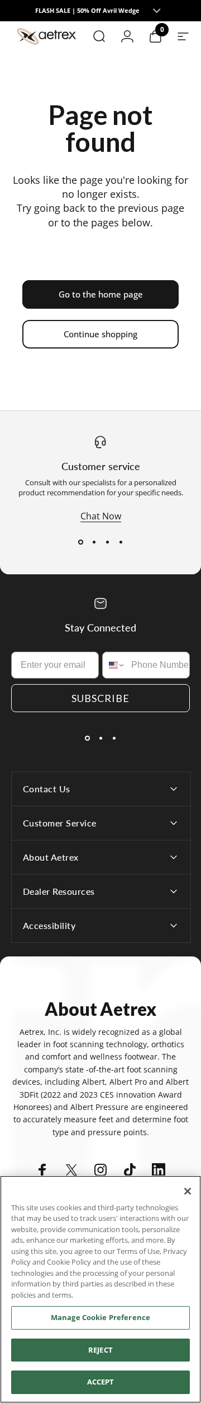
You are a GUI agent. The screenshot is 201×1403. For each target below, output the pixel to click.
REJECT (100, 1350)
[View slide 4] (120, 542)
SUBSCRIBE (100, 698)
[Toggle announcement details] (156, 10)
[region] (100, 1289)
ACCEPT (100, 1382)
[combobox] (114, 665)
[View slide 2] (93, 542)
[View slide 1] (80, 542)
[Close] (187, 1191)
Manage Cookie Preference (100, 1317)
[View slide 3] (107, 542)
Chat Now (100, 516)
